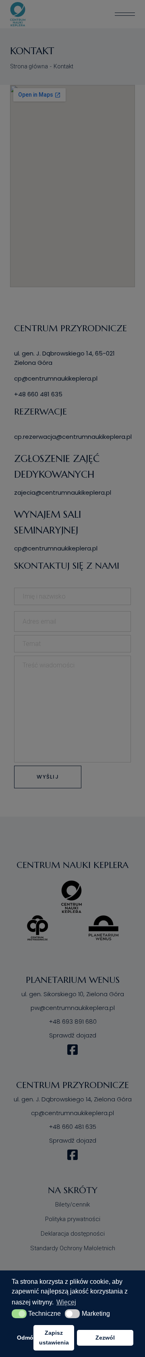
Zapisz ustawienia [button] (54, 1337)
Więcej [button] (66, 1302)
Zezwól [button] (105, 1337)
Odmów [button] (23, 1337)
